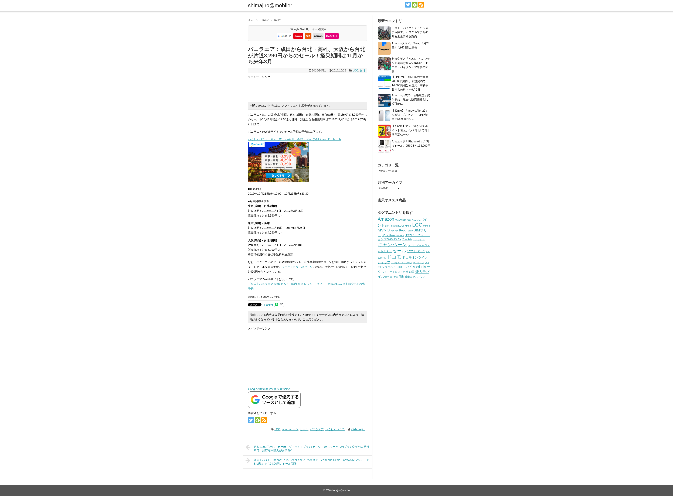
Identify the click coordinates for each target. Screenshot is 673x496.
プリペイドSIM (393, 267)
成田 (412, 271)
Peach (403, 230)
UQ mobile (387, 235)
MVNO (384, 230)
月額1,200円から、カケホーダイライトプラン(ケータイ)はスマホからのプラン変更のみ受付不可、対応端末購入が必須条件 (311, 448)
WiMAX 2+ (394, 239)
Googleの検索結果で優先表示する (269, 389)
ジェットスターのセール (297, 266)
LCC (355, 70)
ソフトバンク (416, 251)
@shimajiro (358, 429)
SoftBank (318, 36)
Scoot (410, 231)
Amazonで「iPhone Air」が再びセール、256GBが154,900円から (411, 145)
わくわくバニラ (335, 429)
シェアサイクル (416, 245)
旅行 (362, 70)
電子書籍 (394, 277)
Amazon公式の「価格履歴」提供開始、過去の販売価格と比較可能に (411, 99)
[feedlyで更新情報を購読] (414, 5)
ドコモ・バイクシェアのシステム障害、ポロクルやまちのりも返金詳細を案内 (410, 32)
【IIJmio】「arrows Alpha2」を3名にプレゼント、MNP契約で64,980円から (410, 115)
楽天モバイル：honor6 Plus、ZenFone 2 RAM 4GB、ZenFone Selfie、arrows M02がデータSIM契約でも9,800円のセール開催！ (311, 462)
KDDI (308, 36)
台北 (400, 272)
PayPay (394, 230)
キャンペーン (290, 429)
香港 (401, 276)
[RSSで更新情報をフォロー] (421, 5)
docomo (298, 36)
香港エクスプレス (415, 276)
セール (304, 429)
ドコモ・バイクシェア (401, 262)
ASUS (415, 220)
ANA (397, 220)
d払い (387, 226)
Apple (409, 220)
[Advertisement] (311, 87)
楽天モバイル (332, 36)
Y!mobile (407, 239)
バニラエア (317, 429)
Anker (402, 219)
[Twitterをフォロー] (408, 5)
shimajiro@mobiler (270, 5)
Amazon (386, 219)
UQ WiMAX (398, 235)
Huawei (394, 226)
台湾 (405, 271)
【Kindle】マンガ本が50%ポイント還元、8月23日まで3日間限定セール (410, 130)
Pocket (268, 304)
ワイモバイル (389, 271)
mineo (426, 225)
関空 (387, 277)
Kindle (408, 225)
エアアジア (419, 239)
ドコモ (394, 257)
